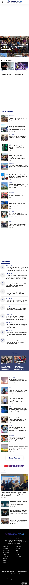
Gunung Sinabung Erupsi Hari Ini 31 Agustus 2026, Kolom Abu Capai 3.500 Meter (18, 186)
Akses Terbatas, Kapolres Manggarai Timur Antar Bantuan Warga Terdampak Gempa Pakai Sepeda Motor (18, 158)
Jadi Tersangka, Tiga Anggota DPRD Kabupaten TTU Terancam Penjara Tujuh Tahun (16, 293)
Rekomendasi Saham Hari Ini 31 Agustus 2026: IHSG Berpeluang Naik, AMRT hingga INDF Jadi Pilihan (18, 410)
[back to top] (25, 583)
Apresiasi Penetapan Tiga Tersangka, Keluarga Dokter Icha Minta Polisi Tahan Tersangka (16, 326)
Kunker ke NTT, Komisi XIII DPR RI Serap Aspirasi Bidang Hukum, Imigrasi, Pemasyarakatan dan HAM (13, 493)
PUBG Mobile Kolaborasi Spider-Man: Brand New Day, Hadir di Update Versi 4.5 (19, 369)
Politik (4, 554)
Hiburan (18, 548)
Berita (17, 554)
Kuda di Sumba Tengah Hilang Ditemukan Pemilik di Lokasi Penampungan (17, 138)
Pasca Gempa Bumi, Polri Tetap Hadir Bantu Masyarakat (18, 194)
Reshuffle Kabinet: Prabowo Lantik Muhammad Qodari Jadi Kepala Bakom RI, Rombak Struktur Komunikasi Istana (19, 512)
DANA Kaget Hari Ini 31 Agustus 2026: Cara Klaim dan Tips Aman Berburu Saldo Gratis (6, 74)
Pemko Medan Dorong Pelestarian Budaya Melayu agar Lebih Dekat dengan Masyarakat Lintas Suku (18, 521)
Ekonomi (11, 406)
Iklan (20, 574)
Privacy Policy (6, 574)
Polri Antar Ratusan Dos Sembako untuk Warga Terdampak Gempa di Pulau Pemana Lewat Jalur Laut (18, 166)
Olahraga (18, 546)
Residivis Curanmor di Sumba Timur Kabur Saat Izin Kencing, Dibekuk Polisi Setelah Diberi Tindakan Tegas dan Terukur (17, 225)
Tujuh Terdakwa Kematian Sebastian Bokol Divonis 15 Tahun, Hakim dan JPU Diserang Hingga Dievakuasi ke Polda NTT (16, 278)
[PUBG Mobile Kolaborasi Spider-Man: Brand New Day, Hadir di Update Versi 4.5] (20, 362)
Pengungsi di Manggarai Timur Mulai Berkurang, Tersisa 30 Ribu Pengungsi (18, 205)
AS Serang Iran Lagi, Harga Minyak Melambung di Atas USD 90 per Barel (18, 381)
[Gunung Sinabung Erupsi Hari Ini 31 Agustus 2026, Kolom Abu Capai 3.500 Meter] (3, 55)
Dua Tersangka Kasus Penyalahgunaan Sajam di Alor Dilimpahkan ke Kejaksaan (17, 419)
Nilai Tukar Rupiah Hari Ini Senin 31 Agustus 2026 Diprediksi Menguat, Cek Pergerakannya (18, 429)
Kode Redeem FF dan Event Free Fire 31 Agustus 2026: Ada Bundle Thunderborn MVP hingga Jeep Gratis (20, 74)
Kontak (24, 574)
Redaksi (12, 571)
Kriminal (5, 558)
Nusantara (11, 115)
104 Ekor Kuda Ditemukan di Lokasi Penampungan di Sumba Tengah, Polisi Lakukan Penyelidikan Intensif (18, 119)
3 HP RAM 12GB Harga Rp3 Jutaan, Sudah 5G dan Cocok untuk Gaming (18, 147)
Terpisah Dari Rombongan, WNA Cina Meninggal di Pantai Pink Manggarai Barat (16, 334)
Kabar (4, 560)
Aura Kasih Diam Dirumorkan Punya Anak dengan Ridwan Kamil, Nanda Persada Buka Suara (6, 370)
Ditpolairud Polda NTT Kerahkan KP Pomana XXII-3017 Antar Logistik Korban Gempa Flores (16, 342)
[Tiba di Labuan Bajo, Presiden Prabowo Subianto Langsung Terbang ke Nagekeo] (18, 55)
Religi (4, 562)
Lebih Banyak (14, 458)
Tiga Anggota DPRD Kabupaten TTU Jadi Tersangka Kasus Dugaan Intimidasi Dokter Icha (16, 285)
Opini (4, 566)
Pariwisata (6, 564)
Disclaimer (14, 574)
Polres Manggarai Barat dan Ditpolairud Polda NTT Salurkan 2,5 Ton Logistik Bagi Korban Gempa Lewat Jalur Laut (18, 129)
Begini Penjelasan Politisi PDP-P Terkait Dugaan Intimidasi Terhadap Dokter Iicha (19, 503)
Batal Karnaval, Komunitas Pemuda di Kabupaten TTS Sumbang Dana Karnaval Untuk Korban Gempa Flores (16, 301)
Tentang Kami (5, 571)
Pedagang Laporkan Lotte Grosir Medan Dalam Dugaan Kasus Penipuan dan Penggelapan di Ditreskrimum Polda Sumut (17, 318)
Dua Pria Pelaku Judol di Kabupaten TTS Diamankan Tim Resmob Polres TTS (18, 215)
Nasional (5, 548)
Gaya (10, 144)
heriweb (20, 579)
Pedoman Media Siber (21, 571)
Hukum (10, 416)
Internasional (12, 377)
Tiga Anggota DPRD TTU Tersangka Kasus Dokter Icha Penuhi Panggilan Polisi (16, 310)
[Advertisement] (14, 19)
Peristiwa (11, 182)
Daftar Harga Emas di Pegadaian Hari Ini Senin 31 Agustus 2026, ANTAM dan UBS (18, 448)
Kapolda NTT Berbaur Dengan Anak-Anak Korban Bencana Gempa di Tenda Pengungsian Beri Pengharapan (14, 47)
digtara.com (13, 579)
